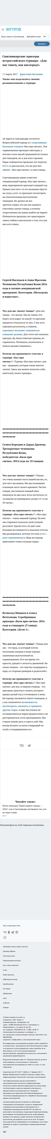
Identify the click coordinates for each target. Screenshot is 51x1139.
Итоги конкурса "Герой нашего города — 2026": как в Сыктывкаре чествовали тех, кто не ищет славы (24, 810)
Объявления (7, 993)
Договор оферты (9, 951)
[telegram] (30, 745)
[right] (48, 36)
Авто (5, 998)
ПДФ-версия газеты (10, 979)
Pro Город (6, 989)
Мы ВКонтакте (8, 984)
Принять (42, 44)
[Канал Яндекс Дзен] (17, 932)
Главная (6, 1007)
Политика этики (9, 956)
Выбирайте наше (34, 36)
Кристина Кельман (31, 74)
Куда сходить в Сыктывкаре (12, 36)
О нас (5, 970)
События (6, 1003)
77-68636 (24, 1072)
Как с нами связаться (10, 965)
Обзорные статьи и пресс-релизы (15, 947)
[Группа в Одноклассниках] (9, 932)
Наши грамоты (8, 975)
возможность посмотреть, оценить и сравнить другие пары (22, 706)
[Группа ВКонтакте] (5, 932)
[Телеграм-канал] (13, 932)
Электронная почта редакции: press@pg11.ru (19, 1032)
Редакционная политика (12, 961)
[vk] (22, 745)
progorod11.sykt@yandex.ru (13, 1040)
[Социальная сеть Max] (5, 937)
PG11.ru (7, 165)
